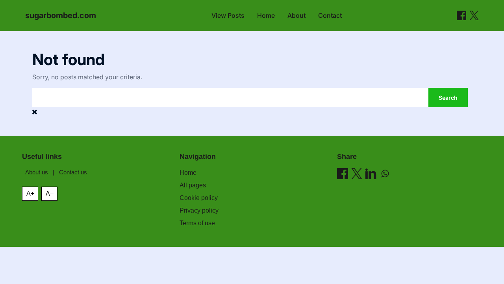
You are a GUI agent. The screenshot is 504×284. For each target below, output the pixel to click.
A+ (30, 193)
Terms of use (197, 223)
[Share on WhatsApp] (385, 173)
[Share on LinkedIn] (370, 173)
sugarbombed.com (60, 15)
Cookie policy (199, 197)
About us (36, 172)
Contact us (73, 172)
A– (50, 193)
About (296, 15)
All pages (193, 185)
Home (266, 15)
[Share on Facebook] (461, 15)
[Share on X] (356, 173)
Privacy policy (199, 210)
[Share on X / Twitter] (474, 15)
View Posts (228, 15)
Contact (330, 15)
